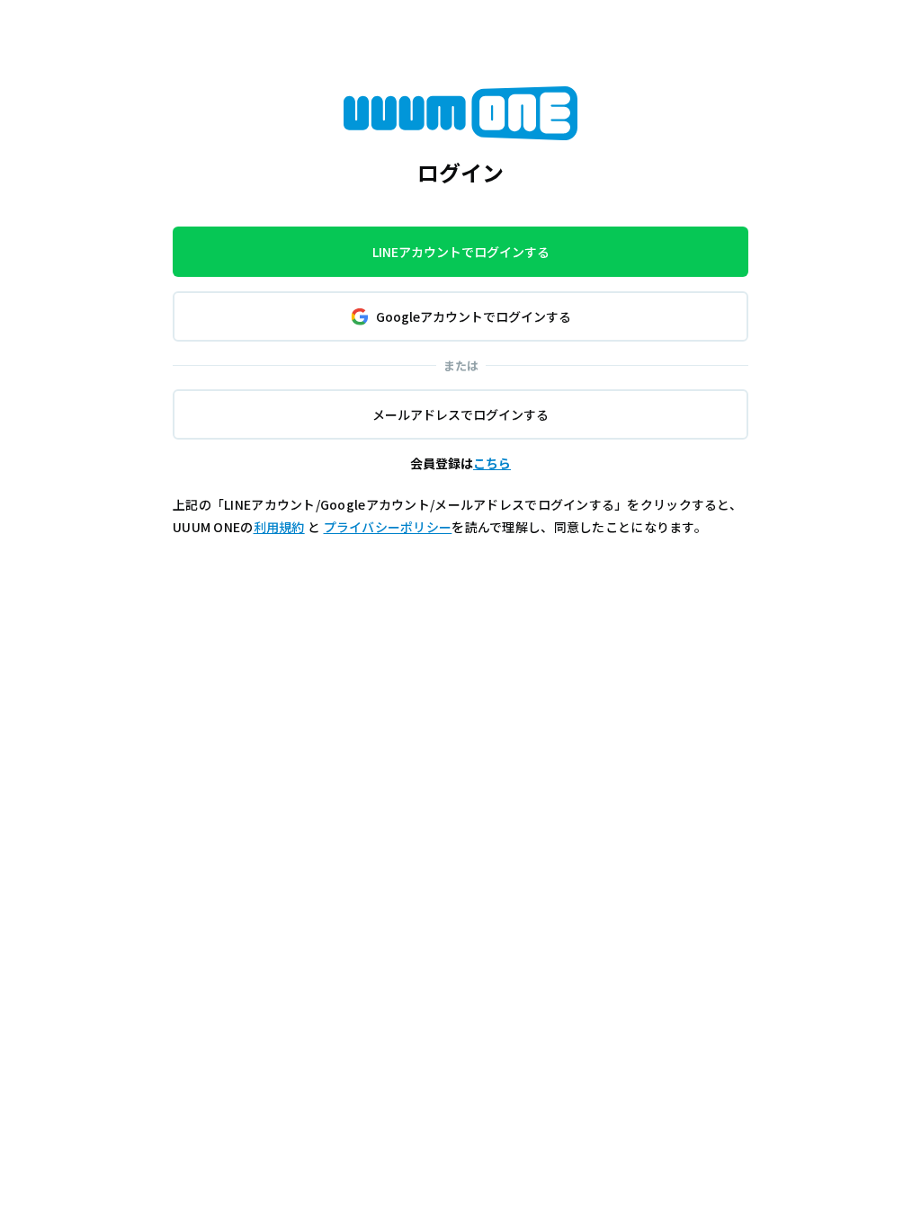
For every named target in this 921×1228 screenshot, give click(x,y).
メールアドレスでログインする (460, 414)
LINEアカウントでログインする (461, 252)
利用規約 (279, 527)
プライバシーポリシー (388, 527)
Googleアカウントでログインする (473, 316)
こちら (492, 463)
